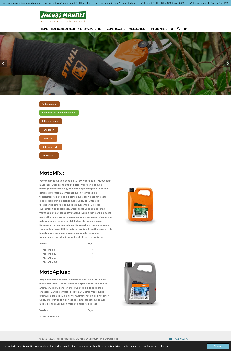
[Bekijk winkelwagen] (185, 29)
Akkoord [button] (218, 346)
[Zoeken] (178, 28)
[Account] (172, 29)
